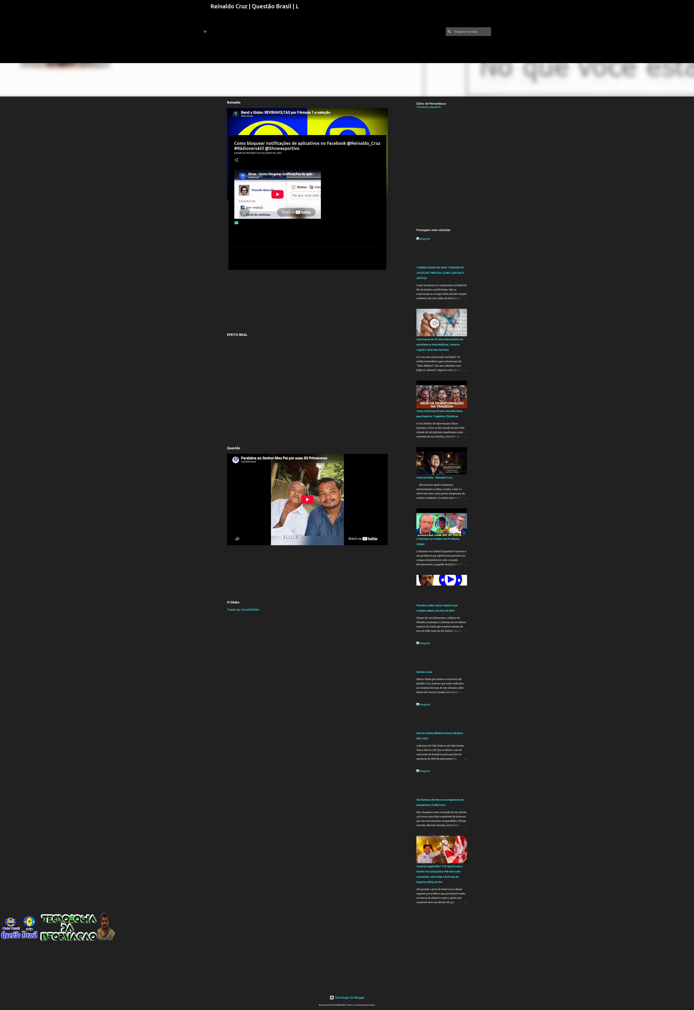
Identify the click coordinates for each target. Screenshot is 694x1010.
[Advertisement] (254, 37)
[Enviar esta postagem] (236, 224)
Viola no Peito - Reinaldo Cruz (434, 477)
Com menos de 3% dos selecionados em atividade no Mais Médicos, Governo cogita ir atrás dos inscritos (439, 344)
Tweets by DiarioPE (428, 107)
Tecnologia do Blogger (349, 997)
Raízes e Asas (424, 672)
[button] (236, 160)
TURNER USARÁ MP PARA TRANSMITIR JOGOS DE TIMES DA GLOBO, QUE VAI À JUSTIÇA (440, 272)
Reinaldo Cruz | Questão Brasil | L (254, 6)
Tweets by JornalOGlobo (243, 609)
